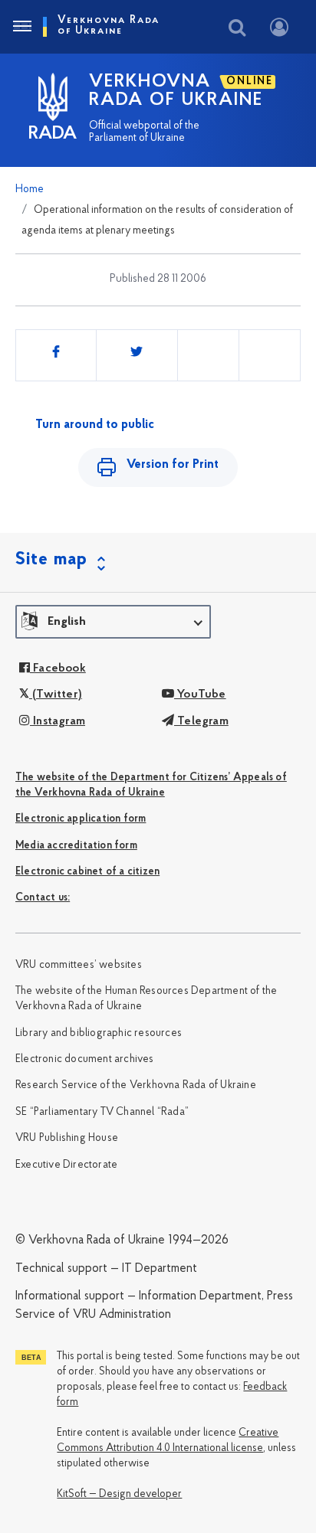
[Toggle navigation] (21, 27)
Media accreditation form (76, 845)
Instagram (57, 721)
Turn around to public (94, 425)
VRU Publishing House (66, 1138)
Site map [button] (51, 560)
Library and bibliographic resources (98, 1033)
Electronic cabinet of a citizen (87, 872)
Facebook (58, 668)
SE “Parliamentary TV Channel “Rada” (102, 1112)
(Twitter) (55, 694)
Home (29, 189)
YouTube (200, 694)
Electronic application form (80, 819)
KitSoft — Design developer (119, 1494)
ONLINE (249, 81)
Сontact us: (42, 898)
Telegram (201, 721)
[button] (113, 622)
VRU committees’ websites (78, 965)
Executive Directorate (66, 1165)
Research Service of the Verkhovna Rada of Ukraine (135, 1085)
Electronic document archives (84, 1059)
